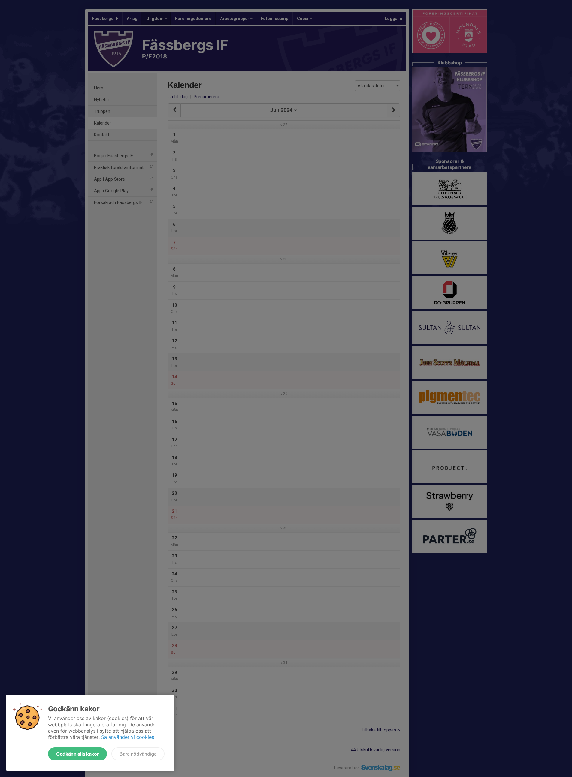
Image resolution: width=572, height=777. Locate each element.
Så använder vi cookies (127, 737)
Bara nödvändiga (138, 754)
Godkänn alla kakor (77, 754)
